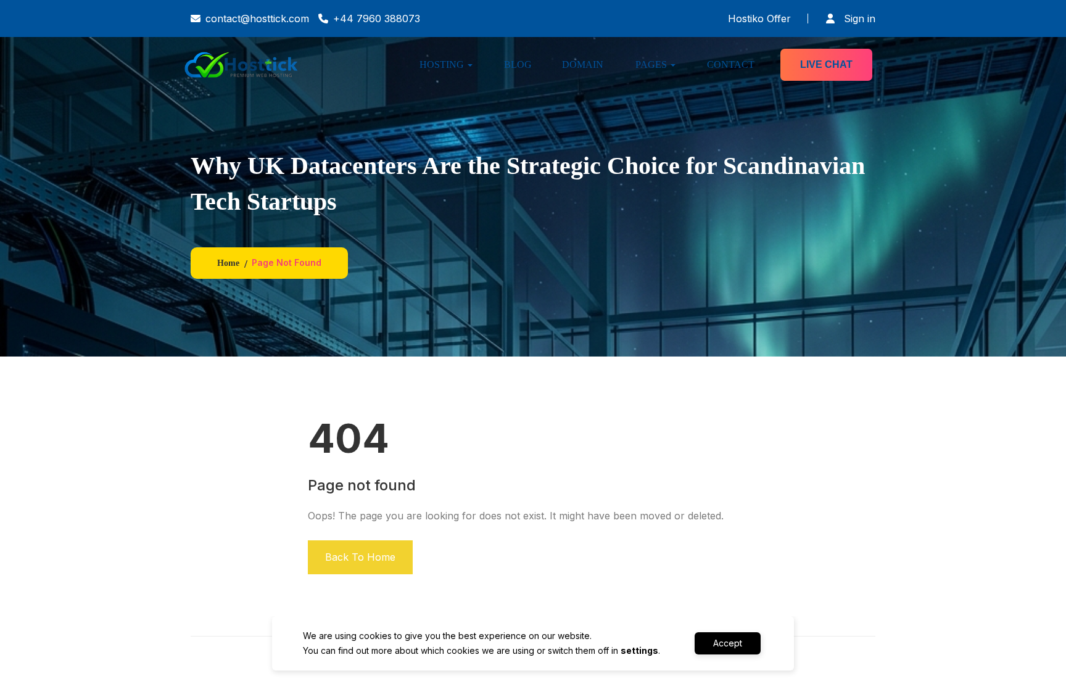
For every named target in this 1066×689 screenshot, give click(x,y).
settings (639, 650)
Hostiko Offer (759, 18)
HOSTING (441, 64)
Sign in (858, 18)
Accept (727, 643)
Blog (518, 64)
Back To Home (360, 557)
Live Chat (826, 64)
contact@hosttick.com (257, 18)
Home (228, 263)
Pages (651, 64)
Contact (730, 64)
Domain (582, 64)
